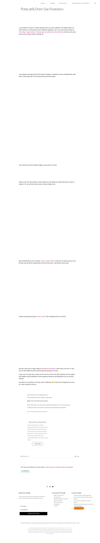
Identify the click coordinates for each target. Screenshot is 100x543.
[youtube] (52, 486)
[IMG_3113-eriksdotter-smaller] (62, 417)
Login (77, 456)
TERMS (59, 528)
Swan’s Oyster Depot (47, 261)
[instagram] (50, 486)
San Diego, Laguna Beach (27, 32)
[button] (95, 3)
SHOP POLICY (68, 528)
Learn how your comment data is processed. (59, 467)
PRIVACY (63, 528)
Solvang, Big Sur (41, 32)
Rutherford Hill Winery (48, 368)
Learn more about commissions (37, 411)
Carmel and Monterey (56, 32)
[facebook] (47, 486)
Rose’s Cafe (41, 316)
